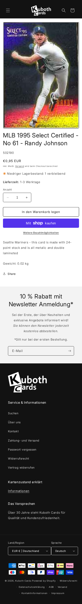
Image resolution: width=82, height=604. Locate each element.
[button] (8, 10)
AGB (51, 587)
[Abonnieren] (69, 351)
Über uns (14, 422)
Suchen (13, 413)
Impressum (57, 593)
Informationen (18, 491)
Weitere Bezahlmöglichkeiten (41, 232)
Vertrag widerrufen (21, 467)
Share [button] (12, 273)
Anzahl (7, 189)
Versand (19, 166)
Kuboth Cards (23, 580)
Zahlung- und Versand (23, 440)
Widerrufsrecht (18, 458)
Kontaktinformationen (34, 593)
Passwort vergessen (22, 449)
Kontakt (13, 431)
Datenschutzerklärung (32, 587)
